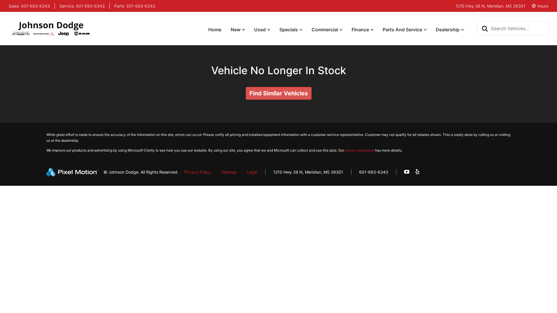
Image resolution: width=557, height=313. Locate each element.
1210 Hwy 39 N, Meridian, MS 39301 (308, 172)
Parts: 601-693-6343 (134, 6)
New (235, 29)
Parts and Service (402, 29)
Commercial (325, 29)
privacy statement (359, 150)
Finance (360, 29)
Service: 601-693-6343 (82, 6)
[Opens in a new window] (406, 172)
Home (214, 29)
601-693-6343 (373, 172)
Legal (252, 172)
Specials (288, 29)
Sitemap (229, 172)
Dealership (448, 29)
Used (260, 29)
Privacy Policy (197, 172)
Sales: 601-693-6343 (29, 6)
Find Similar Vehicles (278, 93)
